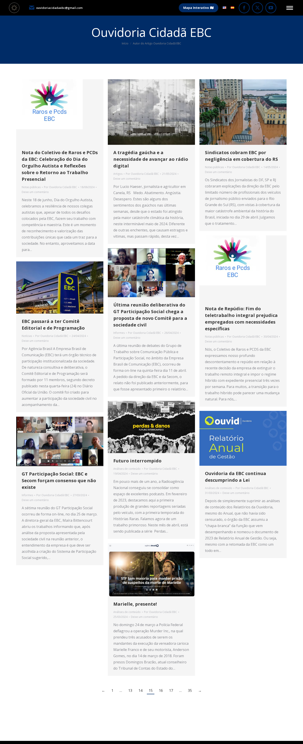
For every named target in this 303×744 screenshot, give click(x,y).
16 (161, 690)
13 (130, 690)
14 (140, 690)
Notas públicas (31, 187)
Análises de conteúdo (127, 469)
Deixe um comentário (35, 192)
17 (171, 690)
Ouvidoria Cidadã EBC (151, 32)
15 (151, 690)
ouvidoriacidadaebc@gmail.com (59, 8)
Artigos (117, 174)
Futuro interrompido (137, 461)
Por (60, 187)
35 (190, 690)
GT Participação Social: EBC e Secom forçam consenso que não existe (59, 480)
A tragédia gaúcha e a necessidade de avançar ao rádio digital (150, 159)
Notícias (27, 336)
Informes (119, 333)
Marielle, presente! (135, 604)
